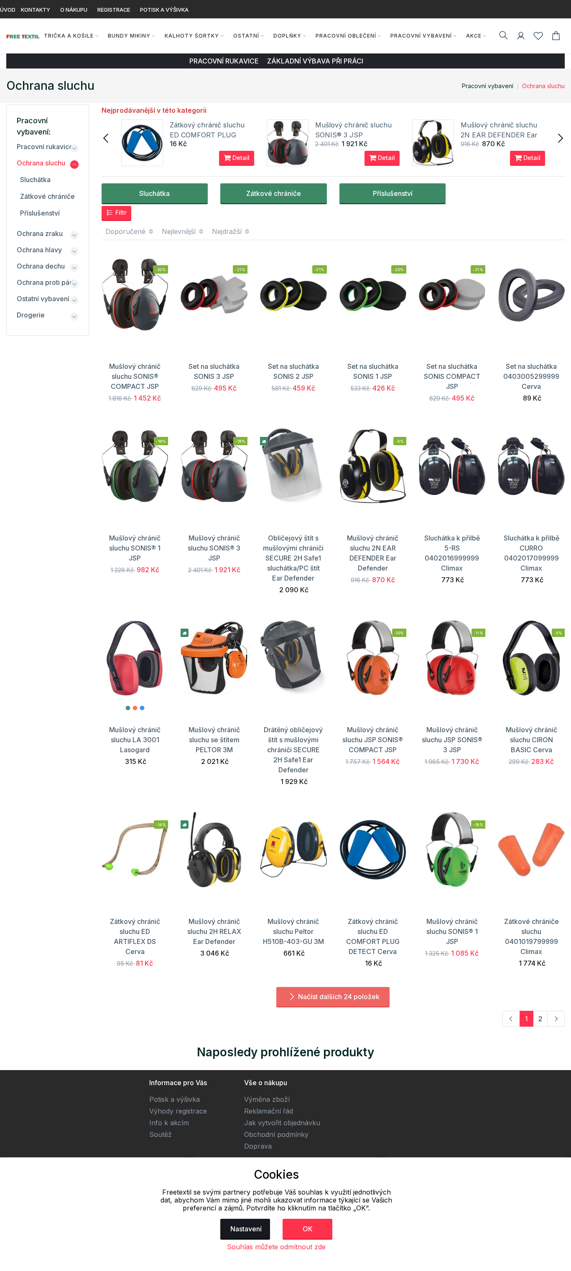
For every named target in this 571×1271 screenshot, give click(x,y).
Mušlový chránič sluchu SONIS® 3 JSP (214, 548)
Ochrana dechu (41, 266)
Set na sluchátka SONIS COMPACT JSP (452, 376)
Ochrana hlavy (39, 250)
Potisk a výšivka (174, 1099)
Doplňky (287, 36)
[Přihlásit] (520, 37)
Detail (240, 157)
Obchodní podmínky (276, 1134)
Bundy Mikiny (129, 36)
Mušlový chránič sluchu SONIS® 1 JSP (135, 548)
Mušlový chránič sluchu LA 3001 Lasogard (135, 740)
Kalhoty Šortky (192, 36)
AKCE (474, 36)
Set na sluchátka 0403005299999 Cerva (531, 376)
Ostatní (246, 36)
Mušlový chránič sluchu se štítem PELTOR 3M (214, 740)
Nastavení (246, 1229)
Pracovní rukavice (45, 146)
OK (308, 1229)
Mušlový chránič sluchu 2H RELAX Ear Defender (214, 931)
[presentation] (106, 137)
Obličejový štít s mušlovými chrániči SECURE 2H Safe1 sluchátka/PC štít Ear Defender (293, 558)
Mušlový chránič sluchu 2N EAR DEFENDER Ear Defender (499, 135)
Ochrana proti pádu (47, 282)
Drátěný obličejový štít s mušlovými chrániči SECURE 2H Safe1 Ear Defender (293, 750)
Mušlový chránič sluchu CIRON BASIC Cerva (531, 740)
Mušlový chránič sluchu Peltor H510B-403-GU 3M (293, 931)
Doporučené (126, 231)
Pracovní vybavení (421, 36)
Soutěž (160, 1134)
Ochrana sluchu (543, 85)
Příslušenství (393, 193)
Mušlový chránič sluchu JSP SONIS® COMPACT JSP (372, 740)
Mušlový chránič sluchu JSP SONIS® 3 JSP (452, 740)
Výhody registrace (178, 1111)
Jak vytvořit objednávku (282, 1123)
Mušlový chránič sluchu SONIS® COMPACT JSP (135, 376)
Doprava (258, 1146)
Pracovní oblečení (346, 36)
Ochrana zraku (40, 233)
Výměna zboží (267, 1099)
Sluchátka (154, 193)
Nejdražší (228, 231)
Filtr (120, 212)
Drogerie (31, 315)
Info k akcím (169, 1123)
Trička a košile (69, 36)
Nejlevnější (180, 231)
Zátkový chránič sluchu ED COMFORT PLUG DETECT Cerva (207, 135)
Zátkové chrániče (273, 193)
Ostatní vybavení (43, 298)
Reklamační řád (268, 1111)
